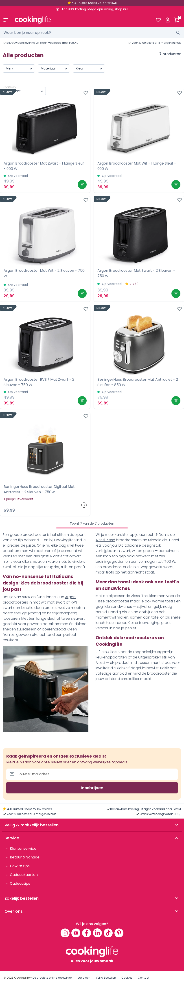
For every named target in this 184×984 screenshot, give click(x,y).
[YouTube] (75, 932)
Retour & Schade (24, 857)
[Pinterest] (118, 932)
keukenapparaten (111, 657)
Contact (143, 978)
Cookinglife (22, 978)
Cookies (126, 978)
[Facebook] (86, 932)
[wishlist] (158, 20)
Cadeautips (20, 883)
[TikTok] (108, 932)
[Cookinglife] (81, 20)
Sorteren (10, 87)
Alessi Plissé (105, 540)
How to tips (20, 866)
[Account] (167, 20)
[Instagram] (65, 932)
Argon (70, 597)
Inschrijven (92, 788)
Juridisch (84, 978)
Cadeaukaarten (24, 874)
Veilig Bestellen (106, 978)
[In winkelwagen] (82, 184)
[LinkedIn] (97, 932)
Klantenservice (23, 848)
